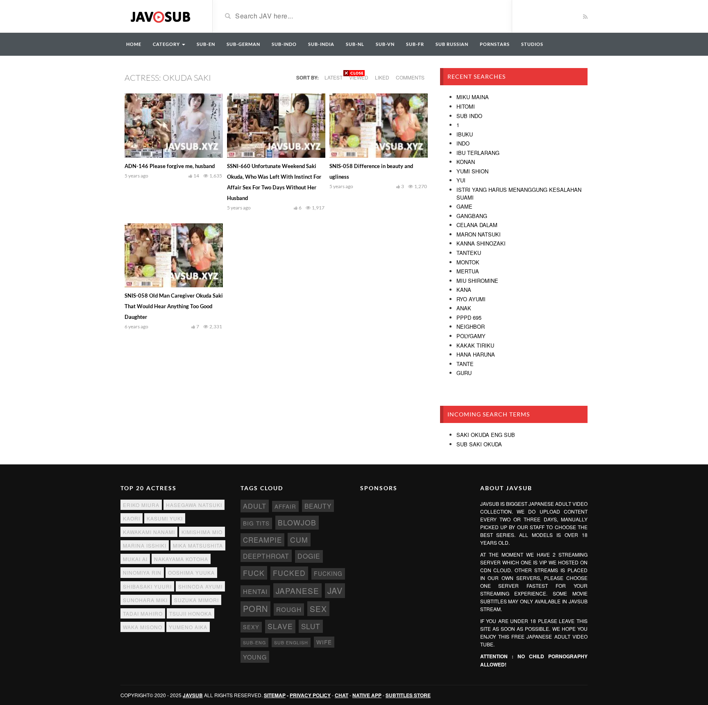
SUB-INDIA (321, 44)
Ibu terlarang (477, 153)
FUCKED (289, 573)
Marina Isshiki (144, 545)
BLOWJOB (297, 522)
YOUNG (255, 657)
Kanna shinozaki (481, 243)
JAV (335, 590)
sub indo (469, 116)
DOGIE (308, 556)
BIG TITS (256, 523)
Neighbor (470, 326)
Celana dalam (476, 225)
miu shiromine (477, 280)
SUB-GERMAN (243, 44)
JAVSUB (193, 695)
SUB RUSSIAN (452, 44)
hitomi (465, 106)
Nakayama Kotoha (181, 558)
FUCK (254, 573)
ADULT (254, 506)
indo (463, 143)
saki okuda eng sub (485, 435)
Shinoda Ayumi (200, 586)
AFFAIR (285, 506)
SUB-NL (355, 44)
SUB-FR (415, 44)
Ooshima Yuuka (191, 572)
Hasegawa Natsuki (194, 504)
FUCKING (328, 573)
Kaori (131, 518)
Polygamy (471, 336)
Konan (465, 162)
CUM (299, 539)
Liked (382, 77)
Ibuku (464, 134)
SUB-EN (206, 44)
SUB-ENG (254, 642)
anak (463, 308)
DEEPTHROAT (266, 555)
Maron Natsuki (478, 234)
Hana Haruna (475, 354)
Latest (333, 77)
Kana (463, 289)
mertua (467, 271)
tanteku (468, 253)
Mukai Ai (135, 558)
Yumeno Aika (188, 626)
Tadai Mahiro (143, 613)
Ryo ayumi (471, 299)
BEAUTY (317, 505)
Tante (465, 364)
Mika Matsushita (198, 545)
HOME (133, 44)
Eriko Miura (141, 504)
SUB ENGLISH (291, 642)
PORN (255, 608)
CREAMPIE (262, 540)
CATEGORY (167, 44)
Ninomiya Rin (142, 572)
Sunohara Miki (145, 599)
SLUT (310, 626)
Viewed (358, 77)
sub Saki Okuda (479, 444)
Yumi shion (472, 171)
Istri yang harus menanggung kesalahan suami (518, 193)
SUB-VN (385, 44)
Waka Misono (142, 626)
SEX (318, 608)
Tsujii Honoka (190, 613)
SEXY (251, 627)
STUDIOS (532, 44)
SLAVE (280, 626)
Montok (467, 262)
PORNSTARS (495, 44)
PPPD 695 (468, 317)
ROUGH (289, 609)
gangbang (471, 216)
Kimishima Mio (202, 531)
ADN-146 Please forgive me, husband (170, 166)
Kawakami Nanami (149, 531)
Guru (464, 373)
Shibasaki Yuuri (147, 586)
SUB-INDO (284, 44)
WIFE (324, 642)
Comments (410, 77)
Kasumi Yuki (165, 518)
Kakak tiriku (475, 345)
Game (464, 206)
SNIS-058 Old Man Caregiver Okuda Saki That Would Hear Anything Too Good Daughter (174, 306)
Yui (460, 180)
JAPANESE (297, 590)
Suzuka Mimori (196, 599)
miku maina (472, 97)
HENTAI (255, 591)
